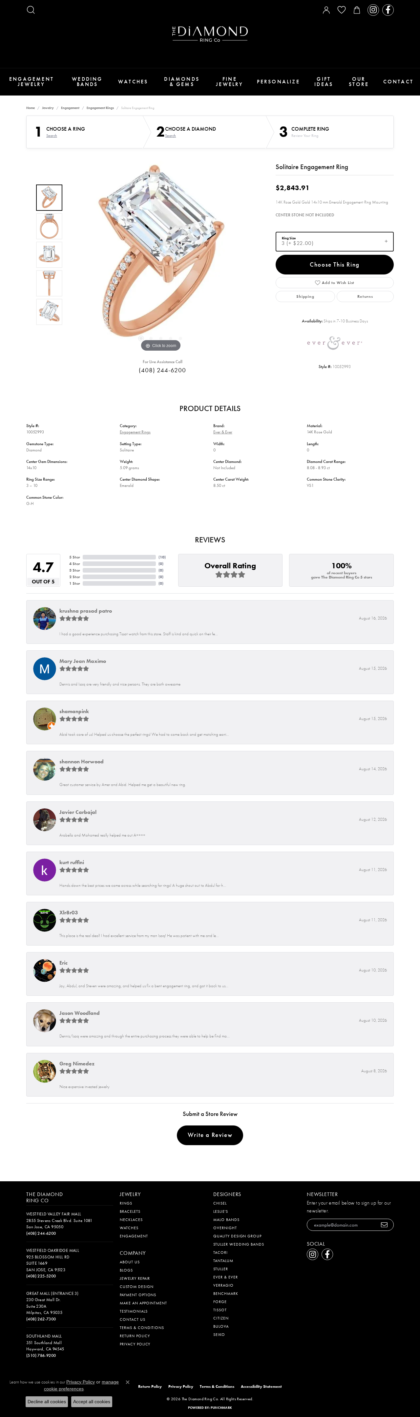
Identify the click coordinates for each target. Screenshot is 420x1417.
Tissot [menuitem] (220, 1310)
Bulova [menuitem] (221, 1326)
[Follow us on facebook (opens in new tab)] (388, 10)
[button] (30, 9)
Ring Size (289, 238)
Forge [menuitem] (220, 1301)
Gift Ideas (323, 82)
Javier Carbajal (77, 812)
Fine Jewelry (229, 82)
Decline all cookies (47, 1401)
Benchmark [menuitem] (225, 1293)
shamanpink (74, 711)
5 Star (74, 557)
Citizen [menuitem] (221, 1318)
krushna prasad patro (85, 610)
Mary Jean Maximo (82, 661)
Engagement (70, 108)
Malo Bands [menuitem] (226, 1219)
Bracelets (130, 1211)
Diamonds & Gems (182, 82)
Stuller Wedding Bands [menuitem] (238, 1244)
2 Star (74, 576)
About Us (130, 1262)
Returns (365, 296)
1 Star (74, 583)
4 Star (74, 563)
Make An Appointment (143, 1303)
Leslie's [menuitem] (220, 1211)
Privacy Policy (135, 1344)
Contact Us (132, 1319)
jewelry (48, 108)
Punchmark (221, 1408)
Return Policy (135, 1336)
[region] (160, 254)
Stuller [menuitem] (220, 1269)
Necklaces (131, 1219)
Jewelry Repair (135, 1278)
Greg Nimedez (76, 1063)
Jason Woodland (79, 1013)
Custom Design (136, 1286)
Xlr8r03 (68, 912)
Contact (398, 81)
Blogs (126, 1270)
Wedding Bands (87, 82)
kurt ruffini (71, 862)
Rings (126, 1203)
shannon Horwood (81, 761)
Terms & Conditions (142, 1327)
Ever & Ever (222, 432)
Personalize (278, 81)
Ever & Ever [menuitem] (225, 1277)
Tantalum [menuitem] (223, 1260)
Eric (63, 962)
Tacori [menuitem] (220, 1252)
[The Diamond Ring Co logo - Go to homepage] (210, 34)
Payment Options (138, 1294)
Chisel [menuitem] (220, 1203)
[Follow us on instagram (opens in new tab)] (373, 10)
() (162, 557)
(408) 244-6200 (162, 370)
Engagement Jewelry (31, 82)
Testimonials (134, 1311)
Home (30, 108)
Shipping (305, 296)
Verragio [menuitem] (223, 1285)
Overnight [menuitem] (225, 1228)
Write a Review (210, 1135)
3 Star (74, 570)
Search (51, 135)
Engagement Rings (100, 108)
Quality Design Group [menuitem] (237, 1236)
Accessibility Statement (261, 1386)
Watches (133, 81)
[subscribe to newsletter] (384, 1225)
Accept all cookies (91, 1401)
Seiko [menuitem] (219, 1334)
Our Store (359, 82)
